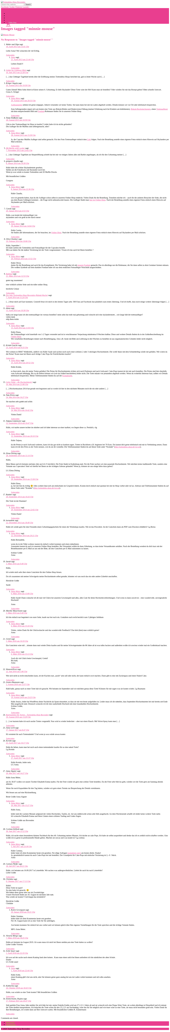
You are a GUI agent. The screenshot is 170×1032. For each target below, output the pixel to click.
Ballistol (9, 274)
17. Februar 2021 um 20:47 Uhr (18, 1001)
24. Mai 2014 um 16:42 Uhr (22, 410)
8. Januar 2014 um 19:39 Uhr (17, 163)
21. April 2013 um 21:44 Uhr (22, 59)
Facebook (5, 7)
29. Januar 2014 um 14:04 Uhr (23, 226)
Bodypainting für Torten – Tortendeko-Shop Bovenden (27, 715)
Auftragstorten (16, 105)
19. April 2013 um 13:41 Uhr (17, 47)
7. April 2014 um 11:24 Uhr (17, 297)
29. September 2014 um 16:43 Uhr (19, 497)
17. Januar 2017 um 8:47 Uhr (17, 730)
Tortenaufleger (162, 109)
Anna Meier (15, 98)
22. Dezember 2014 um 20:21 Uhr (24, 536)
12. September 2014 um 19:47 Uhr (19, 423)
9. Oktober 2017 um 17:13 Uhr (18, 881)
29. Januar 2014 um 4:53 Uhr (17, 211)
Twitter (12, 7)
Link (89, 139)
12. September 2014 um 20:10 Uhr (24, 436)
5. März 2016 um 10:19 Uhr (17, 641)
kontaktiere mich (74, 853)
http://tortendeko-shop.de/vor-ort (127, 447)
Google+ (26, 7)
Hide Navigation (21, 9)
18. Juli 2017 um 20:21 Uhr (17, 866)
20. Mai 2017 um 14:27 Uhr (17, 773)
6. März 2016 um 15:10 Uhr (22, 626)
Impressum (10, 1022)
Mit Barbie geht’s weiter (15, 148)
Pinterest (18, 7)
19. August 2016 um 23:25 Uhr (23, 697)
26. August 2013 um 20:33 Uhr (23, 101)
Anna (13, 57)
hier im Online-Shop (97, 200)
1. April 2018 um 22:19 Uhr (17, 953)
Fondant (41, 111)
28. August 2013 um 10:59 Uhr (18, 120)
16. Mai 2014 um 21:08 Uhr (17, 384)
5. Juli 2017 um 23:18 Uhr (21, 846)
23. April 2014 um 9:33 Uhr (17, 347)
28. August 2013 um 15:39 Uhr (23, 135)
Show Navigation (8, 9)
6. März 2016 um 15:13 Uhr (22, 654)
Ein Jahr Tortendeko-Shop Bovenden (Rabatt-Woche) (27, 295)
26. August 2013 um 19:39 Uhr (18, 85)
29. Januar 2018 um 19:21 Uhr (23, 912)
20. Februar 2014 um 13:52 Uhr (23, 259)
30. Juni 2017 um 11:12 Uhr (17, 831)
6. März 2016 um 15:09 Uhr (22, 594)
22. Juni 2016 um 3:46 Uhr (16, 671)
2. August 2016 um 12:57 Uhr (18, 684)
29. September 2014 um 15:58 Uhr (24, 479)
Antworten (10, 55)
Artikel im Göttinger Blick (16, 70)
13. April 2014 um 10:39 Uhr (17, 310)
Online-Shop (56, 232)
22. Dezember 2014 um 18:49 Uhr (19, 523)
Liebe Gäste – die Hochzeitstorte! (19, 382)
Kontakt (9, 16)
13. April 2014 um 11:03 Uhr (22, 328)
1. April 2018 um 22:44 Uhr (22, 971)
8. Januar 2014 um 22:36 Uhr (22, 189)
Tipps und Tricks (12, 20)
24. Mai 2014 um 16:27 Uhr (17, 397)
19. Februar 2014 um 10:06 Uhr (18, 241)
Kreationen (10, 18)
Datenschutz (11, 1025)
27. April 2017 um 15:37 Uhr (22, 758)
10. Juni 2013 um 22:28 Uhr (17, 72)
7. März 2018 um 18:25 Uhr (17, 938)
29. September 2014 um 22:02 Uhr (24, 510)
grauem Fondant (84, 265)
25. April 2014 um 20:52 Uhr (22, 363)
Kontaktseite (67, 376)
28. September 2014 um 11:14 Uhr (19, 456)
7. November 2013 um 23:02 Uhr (19, 150)
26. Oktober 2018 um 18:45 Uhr (18, 988)
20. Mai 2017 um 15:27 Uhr (22, 805)
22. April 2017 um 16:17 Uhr (17, 743)
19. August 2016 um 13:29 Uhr (18, 717)
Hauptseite (10, 13)
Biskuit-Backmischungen (141, 109)
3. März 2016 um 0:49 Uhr (16, 564)
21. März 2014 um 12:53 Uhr (17, 276)
